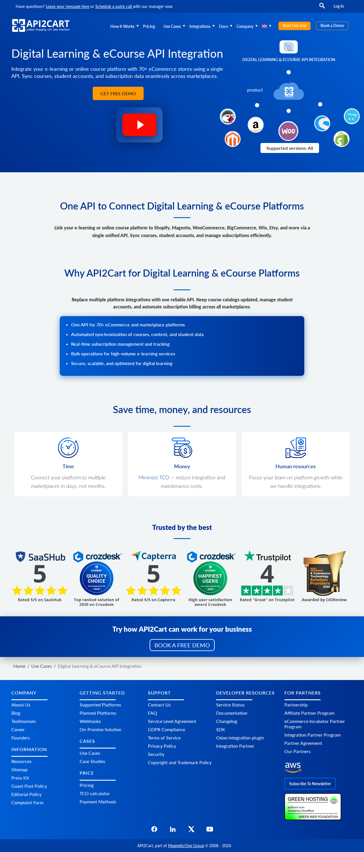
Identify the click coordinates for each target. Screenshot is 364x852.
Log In (339, 6)
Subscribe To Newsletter (310, 783)
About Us (20, 704)
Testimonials (23, 721)
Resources (21, 761)
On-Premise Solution (100, 729)
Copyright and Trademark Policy (180, 762)
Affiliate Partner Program (309, 713)
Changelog (226, 721)
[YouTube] (209, 831)
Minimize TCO (153, 477)
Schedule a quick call (114, 6)
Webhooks (90, 721)
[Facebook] (154, 831)
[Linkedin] (173, 831)
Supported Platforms (100, 704)
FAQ (152, 713)
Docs (223, 26)
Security (156, 754)
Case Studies (92, 761)
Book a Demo (332, 25)
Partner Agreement (303, 743)
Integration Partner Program (312, 734)
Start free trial (294, 25)
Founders (20, 737)
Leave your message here (67, 6)
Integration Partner (235, 746)
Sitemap (19, 769)
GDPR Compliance (166, 729)
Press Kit (20, 777)
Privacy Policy (162, 746)
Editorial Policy (26, 794)
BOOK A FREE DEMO (182, 645)
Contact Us (159, 704)
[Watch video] (139, 127)
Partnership (296, 704)
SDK (220, 729)
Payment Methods (98, 801)
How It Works (122, 26)
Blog (15, 713)
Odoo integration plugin (240, 737)
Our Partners (297, 751)
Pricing (149, 26)
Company (245, 26)
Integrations (199, 26)
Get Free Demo (118, 93)
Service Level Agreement (172, 721)
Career (18, 729)
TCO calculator (95, 793)
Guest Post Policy (29, 786)
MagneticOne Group (186, 845)
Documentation (231, 713)
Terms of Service (164, 737)
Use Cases (172, 26)
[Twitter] (191, 831)
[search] (322, 8)
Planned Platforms (98, 713)
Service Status (230, 704)
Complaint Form (27, 802)
